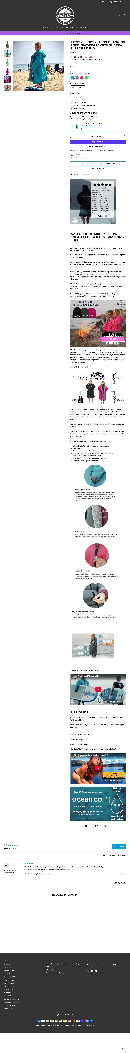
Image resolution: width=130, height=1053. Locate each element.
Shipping (82, 59)
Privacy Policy (8, 990)
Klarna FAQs (8, 996)
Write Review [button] (119, 847)
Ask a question (98, 169)
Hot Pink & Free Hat (82, 78)
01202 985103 (50, 969)
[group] (14, 845)
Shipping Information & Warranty (98, 164)
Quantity (74, 93)
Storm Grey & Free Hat (77, 78)
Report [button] (45, 874)
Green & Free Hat (86, 78)
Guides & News (9, 983)
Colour (79, 73)
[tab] (109, 855)
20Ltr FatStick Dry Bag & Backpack (92, 123)
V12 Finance (8, 993)
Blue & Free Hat (73, 78)
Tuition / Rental (9, 980)
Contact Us (8, 967)
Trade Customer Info (11, 1002)
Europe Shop (8, 1009)
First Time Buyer (9, 971)
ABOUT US (70, 28)
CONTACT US (81, 28)
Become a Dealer (10, 1005)
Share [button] (50, 874)
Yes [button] (42, 874)
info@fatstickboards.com (55, 973)
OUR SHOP (59, 28)
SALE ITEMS (47, 28)
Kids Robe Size (77, 83)
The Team (7, 974)
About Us (7, 964)
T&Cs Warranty (9, 986)
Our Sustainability (10, 977)
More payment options (98, 146)
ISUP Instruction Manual (11, 999)
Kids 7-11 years (77, 87)
